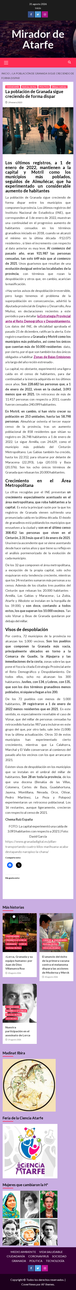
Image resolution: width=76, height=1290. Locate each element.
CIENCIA (47, 940)
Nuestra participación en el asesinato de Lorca (17, 1031)
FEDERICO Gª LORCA (16, 940)
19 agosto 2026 (14, 1039)
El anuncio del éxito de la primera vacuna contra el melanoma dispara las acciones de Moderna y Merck (55, 964)
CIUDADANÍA (12, 87)
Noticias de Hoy (29, 87)
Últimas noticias (59, 87)
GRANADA (11, 944)
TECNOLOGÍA (55, 1260)
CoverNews (28, 1284)
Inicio (38, 8)
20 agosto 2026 (14, 973)
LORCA (22, 944)
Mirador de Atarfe (38, 39)
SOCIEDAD (11, 1018)
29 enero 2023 (15, 102)
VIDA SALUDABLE (51, 948)
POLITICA (44, 87)
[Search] (69, 62)
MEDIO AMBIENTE (23, 1251)
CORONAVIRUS (38, 1256)
